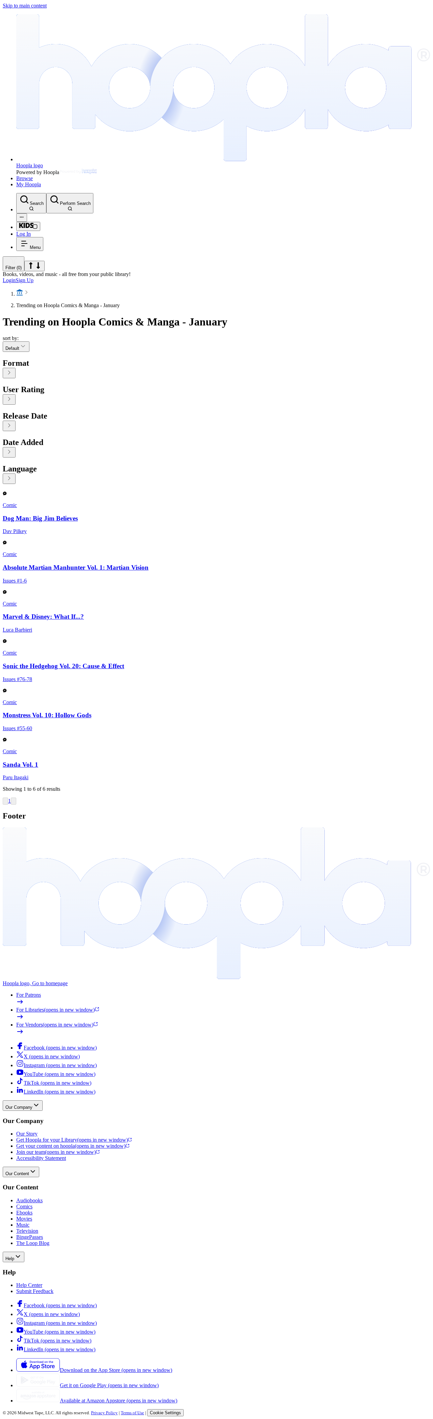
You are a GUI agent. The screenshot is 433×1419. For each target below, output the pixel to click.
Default (12, 348)
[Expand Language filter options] (9, 478)
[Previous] (5, 801)
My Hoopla (28, 184)
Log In (23, 234)
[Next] (13, 801)
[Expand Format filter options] (9, 373)
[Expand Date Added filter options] (9, 452)
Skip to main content (25, 5)
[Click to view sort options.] (34, 266)
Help (9, 1258)
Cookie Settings (165, 1412)
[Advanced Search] (21, 217)
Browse (24, 178)
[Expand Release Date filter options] (9, 426)
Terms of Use (132, 1412)
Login (9, 280)
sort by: (11, 338)
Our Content (17, 1173)
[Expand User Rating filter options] (9, 399)
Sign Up (24, 280)
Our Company (18, 1107)
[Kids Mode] (28, 226)
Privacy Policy (104, 1412)
